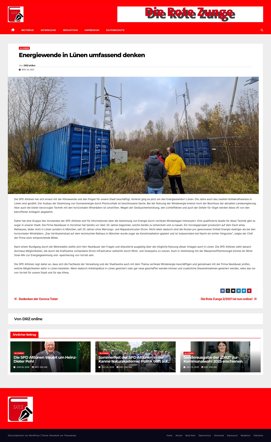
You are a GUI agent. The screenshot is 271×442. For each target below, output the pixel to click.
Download (48, 30)
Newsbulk (54, 435)
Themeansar (70, 435)
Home (169, 435)
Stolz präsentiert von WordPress (24, 435)
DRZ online (29, 65)
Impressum (92, 30)
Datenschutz (115, 30)
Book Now (190, 435)
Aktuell (178, 435)
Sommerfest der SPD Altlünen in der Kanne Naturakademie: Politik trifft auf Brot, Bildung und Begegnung (132, 361)
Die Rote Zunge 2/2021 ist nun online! (226, 299)
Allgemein (24, 48)
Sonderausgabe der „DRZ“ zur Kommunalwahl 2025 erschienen (212, 359)
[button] (262, 30)
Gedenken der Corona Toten (38, 299)
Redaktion (70, 30)
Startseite (258, 435)
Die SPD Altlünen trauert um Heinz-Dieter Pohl (45, 359)
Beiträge (27, 30)
